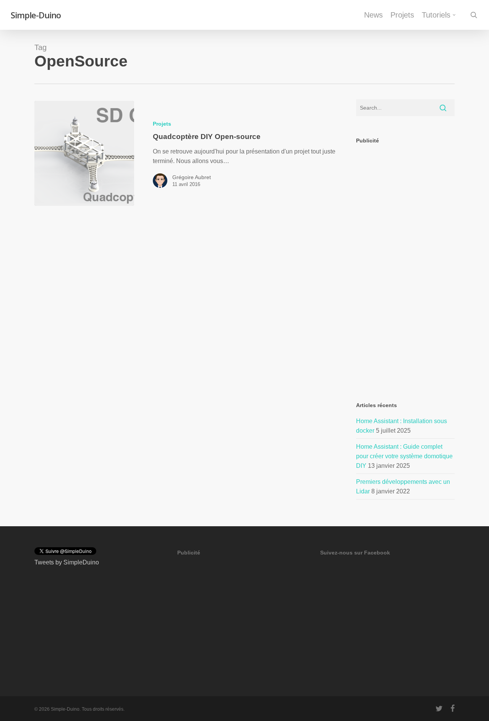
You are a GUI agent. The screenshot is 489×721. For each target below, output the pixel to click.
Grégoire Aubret (191, 177)
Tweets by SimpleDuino (66, 562)
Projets (162, 124)
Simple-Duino (36, 15)
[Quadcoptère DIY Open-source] (84, 153)
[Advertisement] (405, 266)
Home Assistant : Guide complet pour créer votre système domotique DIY (404, 456)
